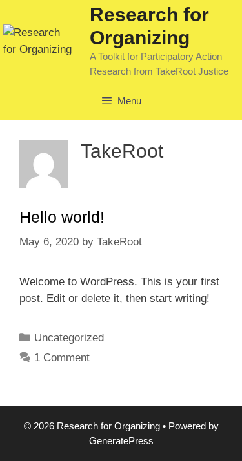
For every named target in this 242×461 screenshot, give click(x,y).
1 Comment (62, 358)
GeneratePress (121, 440)
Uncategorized (69, 338)
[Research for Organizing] (38, 40)
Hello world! (62, 217)
